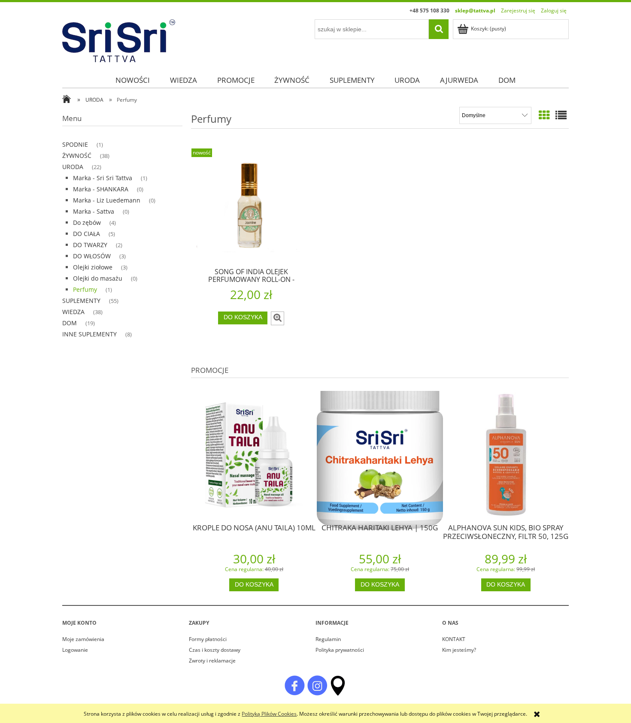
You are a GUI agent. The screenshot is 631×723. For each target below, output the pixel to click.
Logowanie (75, 649)
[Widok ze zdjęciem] (544, 115)
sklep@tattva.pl (475, 10)
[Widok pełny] (561, 115)
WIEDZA (73, 312)
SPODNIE (75, 144)
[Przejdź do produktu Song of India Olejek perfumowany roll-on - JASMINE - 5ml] (251, 207)
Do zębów (87, 222)
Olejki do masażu (97, 278)
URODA (72, 167)
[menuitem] (132, 80)
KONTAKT (453, 639)
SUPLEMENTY (81, 300)
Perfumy (85, 289)
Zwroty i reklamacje (212, 660)
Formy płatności (208, 639)
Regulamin (328, 639)
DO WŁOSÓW (92, 256)
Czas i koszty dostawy (214, 649)
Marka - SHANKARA (100, 189)
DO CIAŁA (86, 234)
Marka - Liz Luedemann (106, 200)
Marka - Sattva (93, 211)
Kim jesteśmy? (459, 649)
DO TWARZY (90, 245)
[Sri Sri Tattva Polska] (294, 685)
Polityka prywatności (340, 649)
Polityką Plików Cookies (269, 713)
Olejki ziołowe (92, 267)
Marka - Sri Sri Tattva (102, 178)
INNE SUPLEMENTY (89, 334)
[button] (277, 318)
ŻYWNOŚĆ (76, 155)
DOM (69, 323)
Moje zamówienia (83, 639)
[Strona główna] (118, 39)
